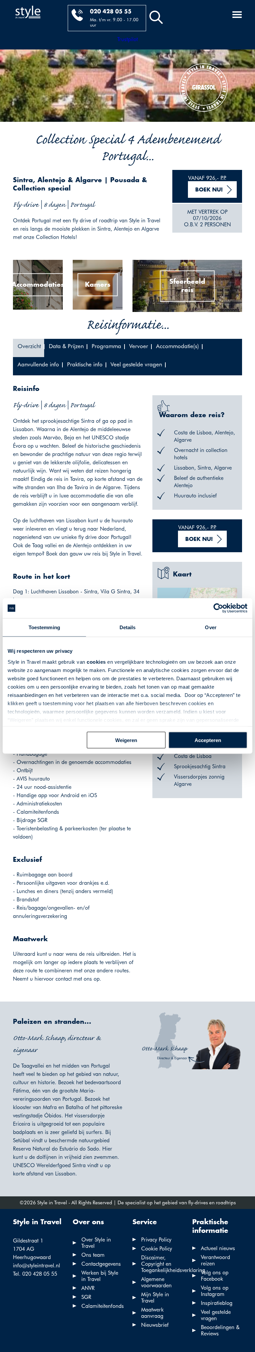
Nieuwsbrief (155, 1325)
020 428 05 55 (110, 12)
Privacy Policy (156, 1240)
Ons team (93, 1255)
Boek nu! (209, 190)
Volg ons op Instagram (214, 1291)
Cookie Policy (156, 1248)
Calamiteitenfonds (102, 1306)
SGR (86, 1297)
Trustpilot (127, 39)
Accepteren (208, 740)
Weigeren (126, 740)
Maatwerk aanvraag (152, 1313)
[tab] (28, 348)
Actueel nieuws (218, 1248)
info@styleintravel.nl (36, 1265)
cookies (96, 661)
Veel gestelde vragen (216, 1315)
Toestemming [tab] (44, 627)
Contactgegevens (101, 1264)
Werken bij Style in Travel (99, 1276)
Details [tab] (128, 627)
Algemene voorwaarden (156, 1282)
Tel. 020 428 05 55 (35, 1274)
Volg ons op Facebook (214, 1275)
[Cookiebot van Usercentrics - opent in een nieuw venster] (218, 608)
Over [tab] (210, 627)
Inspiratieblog (216, 1303)
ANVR (88, 1288)
